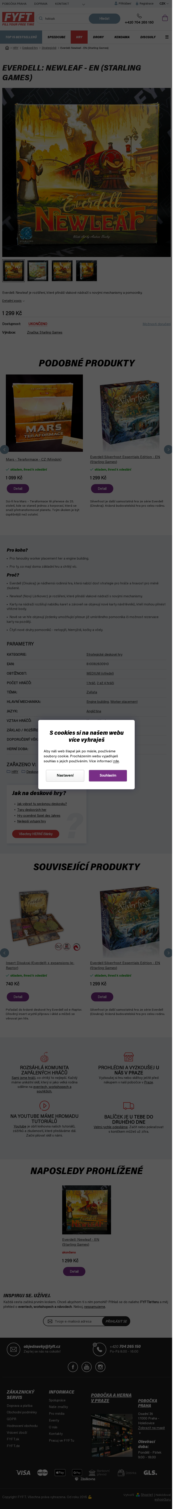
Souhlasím (106, 775)
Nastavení (63, 775)
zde (114, 761)
